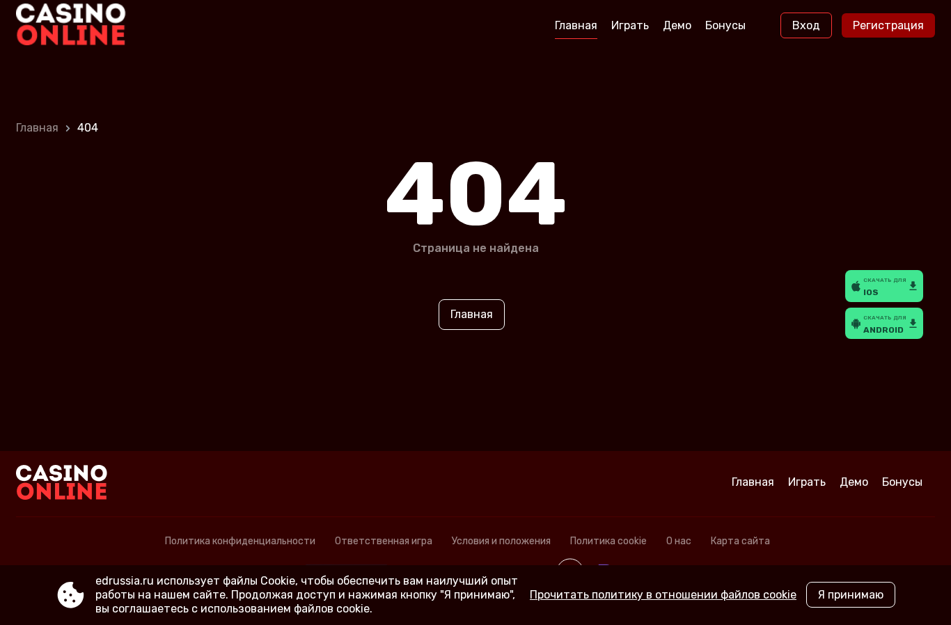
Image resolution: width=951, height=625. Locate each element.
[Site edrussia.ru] (74, 25)
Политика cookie (608, 541)
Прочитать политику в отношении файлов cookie (663, 594)
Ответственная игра (383, 541)
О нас (678, 541)
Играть (630, 25)
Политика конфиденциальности (240, 541)
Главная (576, 25)
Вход (806, 25)
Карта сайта (740, 541)
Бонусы (725, 25)
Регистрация (888, 25)
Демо (677, 25)
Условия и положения (501, 541)
